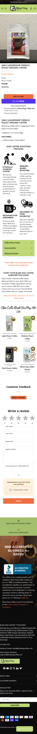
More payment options (18, 106)
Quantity (5, 87)
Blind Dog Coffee (9, 727)
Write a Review (7, 74)
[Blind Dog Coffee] (18, 8)
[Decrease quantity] (3, 91)
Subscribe (14, 705)
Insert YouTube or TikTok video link (17, 466)
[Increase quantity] (11, 91)
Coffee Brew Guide (12, 242)
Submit (18, 501)
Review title (9, 441)
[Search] (6, 8)
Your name (9, 426)
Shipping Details (11, 253)
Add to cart (18, 96)
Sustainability (10, 248)
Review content (11, 449)
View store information (10, 113)
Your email (9, 433)
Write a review (18, 398)
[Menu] (2, 8)
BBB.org (25, 598)
